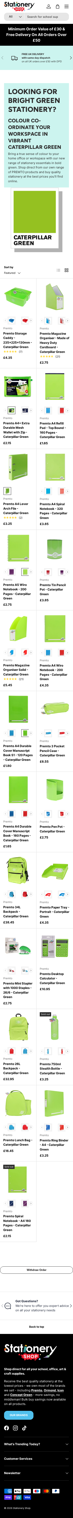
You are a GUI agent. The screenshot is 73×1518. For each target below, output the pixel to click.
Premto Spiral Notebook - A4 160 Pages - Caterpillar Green (17, 1223)
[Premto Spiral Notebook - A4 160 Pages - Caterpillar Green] (18, 1179)
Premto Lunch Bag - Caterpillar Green (17, 1142)
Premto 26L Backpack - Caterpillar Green (15, 1068)
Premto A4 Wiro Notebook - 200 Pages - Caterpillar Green (53, 672)
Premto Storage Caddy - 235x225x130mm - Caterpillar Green (17, 340)
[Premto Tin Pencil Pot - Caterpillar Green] (55, 548)
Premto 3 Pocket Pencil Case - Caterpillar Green (52, 750)
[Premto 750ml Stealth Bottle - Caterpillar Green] (55, 1027)
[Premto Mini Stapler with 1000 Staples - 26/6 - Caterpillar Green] (18, 946)
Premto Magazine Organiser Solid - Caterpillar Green (16, 669)
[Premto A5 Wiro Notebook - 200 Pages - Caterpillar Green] (18, 548)
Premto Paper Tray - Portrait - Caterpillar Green (54, 911)
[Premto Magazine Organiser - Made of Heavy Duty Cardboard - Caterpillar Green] (55, 297)
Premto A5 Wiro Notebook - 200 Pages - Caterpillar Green (17, 591)
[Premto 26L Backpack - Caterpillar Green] (18, 1027)
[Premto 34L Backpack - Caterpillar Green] (18, 870)
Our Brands (19, 1415)
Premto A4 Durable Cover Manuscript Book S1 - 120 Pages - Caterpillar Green (18, 753)
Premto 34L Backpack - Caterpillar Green (15, 911)
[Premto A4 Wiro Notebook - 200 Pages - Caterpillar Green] (55, 629)
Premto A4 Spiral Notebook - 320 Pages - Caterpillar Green (53, 511)
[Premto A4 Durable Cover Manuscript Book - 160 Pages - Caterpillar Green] (18, 790)
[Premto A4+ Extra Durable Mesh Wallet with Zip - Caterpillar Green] (18, 386)
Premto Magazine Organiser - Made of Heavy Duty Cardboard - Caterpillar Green (54, 343)
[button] (57, 6)
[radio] (11, 320)
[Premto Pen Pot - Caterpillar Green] (55, 790)
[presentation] (30, 320)
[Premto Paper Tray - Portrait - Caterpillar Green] (55, 870)
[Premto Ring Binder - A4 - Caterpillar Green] (55, 1103)
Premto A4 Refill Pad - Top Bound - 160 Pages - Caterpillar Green (53, 430)
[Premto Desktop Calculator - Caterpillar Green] (55, 947)
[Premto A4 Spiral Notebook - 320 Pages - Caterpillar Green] (55, 467)
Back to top (36, 1326)
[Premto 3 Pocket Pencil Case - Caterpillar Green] (55, 709)
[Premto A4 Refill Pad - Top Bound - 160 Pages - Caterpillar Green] (55, 386)
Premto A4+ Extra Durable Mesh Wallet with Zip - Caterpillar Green (16, 430)
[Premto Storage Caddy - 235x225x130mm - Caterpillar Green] (18, 296)
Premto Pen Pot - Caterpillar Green (52, 829)
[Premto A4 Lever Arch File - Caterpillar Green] (18, 467)
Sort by (8, 267)
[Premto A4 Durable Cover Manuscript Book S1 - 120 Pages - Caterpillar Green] (18, 709)
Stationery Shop (21, 1508)
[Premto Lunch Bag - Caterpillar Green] (18, 1103)
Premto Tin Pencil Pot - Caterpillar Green (53, 589)
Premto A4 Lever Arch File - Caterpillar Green (15, 508)
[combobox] (36, 17)
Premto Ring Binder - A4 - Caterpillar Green (54, 1144)
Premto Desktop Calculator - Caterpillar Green (52, 978)
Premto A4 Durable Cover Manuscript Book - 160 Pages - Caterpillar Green (17, 833)
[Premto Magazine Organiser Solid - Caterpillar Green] (18, 628)
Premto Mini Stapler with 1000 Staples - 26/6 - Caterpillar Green (17, 990)
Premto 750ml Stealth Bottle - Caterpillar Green (52, 1068)
